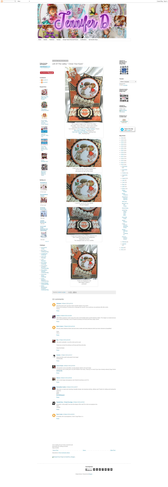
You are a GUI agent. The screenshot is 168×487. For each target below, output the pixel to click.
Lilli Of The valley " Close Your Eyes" (124, 213)
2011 (122, 249)
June (123, 182)
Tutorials (58, 39)
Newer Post (55, 450)
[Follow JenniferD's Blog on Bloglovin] (45, 67)
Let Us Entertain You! (44, 161)
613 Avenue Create (44, 248)
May (123, 184)
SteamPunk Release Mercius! (125, 198)
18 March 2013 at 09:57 (72, 387)
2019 (122, 152)
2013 (122, 164)
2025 (122, 140)
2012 (122, 247)
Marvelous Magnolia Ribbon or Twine (43, 173)
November (124, 169)
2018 (122, 154)
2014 (122, 162)
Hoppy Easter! (124, 191)
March (123, 188)
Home (39, 39)
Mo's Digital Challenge (44, 263)
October (124, 173)
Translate (125, 85)
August (124, 178)
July (123, 180)
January (124, 243)
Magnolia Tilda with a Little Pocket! (44, 98)
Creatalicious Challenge (44, 254)
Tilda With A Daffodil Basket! (45, 110)
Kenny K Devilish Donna (124, 238)
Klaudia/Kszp (43, 182)
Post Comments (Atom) (64, 452)
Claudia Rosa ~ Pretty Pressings (64, 402)
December (124, 166)
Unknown (58, 303)
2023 (122, 144)
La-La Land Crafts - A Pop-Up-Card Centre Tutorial (44, 122)
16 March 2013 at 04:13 (67, 303)
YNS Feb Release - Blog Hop (44, 135)
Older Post (112, 450)
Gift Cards (124, 201)
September (124, 175)
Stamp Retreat (124, 221)
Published (51, 39)
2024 (122, 142)
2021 (122, 148)
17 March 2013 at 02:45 (64, 340)
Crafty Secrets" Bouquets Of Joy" (125, 225)
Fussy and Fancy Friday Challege (86, 128)
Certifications (83, 39)
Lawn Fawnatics (43, 260)
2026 (122, 138)
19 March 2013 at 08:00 (68, 414)
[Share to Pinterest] (76, 292)
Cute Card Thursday (43, 257)
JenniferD (45, 82)
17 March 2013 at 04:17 (66, 355)
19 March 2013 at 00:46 (78, 402)
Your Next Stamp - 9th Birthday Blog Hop (44, 148)
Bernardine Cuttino (61, 387)
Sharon (58, 377)
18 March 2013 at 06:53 (66, 377)
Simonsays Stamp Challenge (43, 275)
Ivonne (58, 315)
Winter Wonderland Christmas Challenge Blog (45, 287)
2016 (122, 158)
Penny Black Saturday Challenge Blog (45, 271)
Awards (45, 39)
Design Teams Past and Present (70, 39)
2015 (122, 160)
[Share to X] (72, 292)
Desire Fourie (59, 365)
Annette (58, 355)
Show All (47, 241)
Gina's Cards (59, 326)
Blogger (90, 474)
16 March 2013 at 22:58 (66, 315)
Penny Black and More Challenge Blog (45, 267)
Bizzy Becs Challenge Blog (45, 251)
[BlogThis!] (71, 292)
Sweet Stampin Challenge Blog (45, 283)
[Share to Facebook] (74, 292)
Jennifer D (45, 80)
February (124, 241)
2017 (122, 156)
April (123, 186)
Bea (57, 340)
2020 (122, 150)
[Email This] (69, 292)
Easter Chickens (125, 194)
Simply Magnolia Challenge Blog (45, 280)
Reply (57, 310)
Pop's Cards (59, 414)
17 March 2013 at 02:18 (69, 326)
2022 (122, 146)
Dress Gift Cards (124, 218)
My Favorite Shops (93, 39)
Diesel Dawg (125, 208)
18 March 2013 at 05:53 (69, 365)
